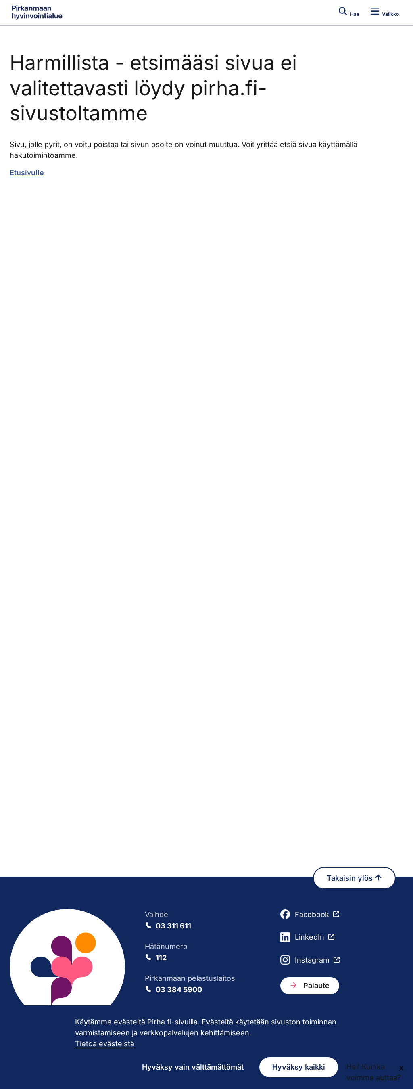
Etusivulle (27, 172)
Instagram (312, 960)
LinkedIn (309, 937)
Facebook (312, 914)
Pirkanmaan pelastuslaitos (190, 984)
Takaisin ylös (351, 878)
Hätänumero (166, 952)
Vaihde (168, 920)
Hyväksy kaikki (298, 1067)
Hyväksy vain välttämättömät (193, 1067)
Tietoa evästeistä (104, 1043)
